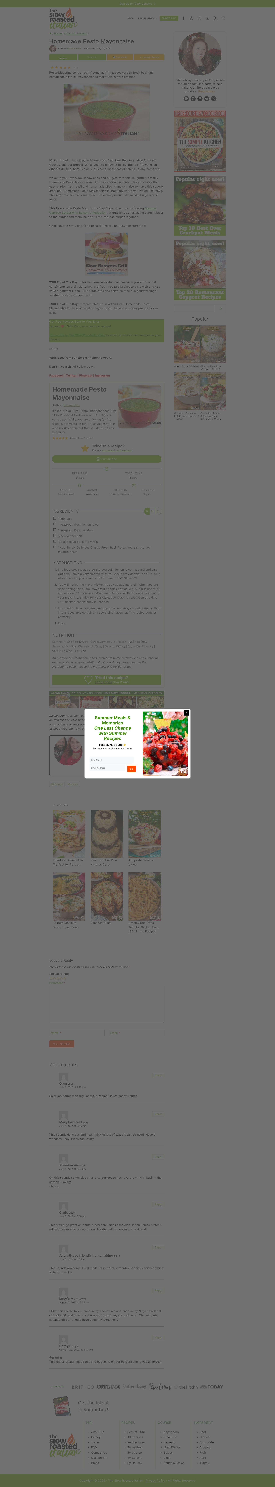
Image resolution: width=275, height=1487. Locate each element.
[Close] (186, 713)
